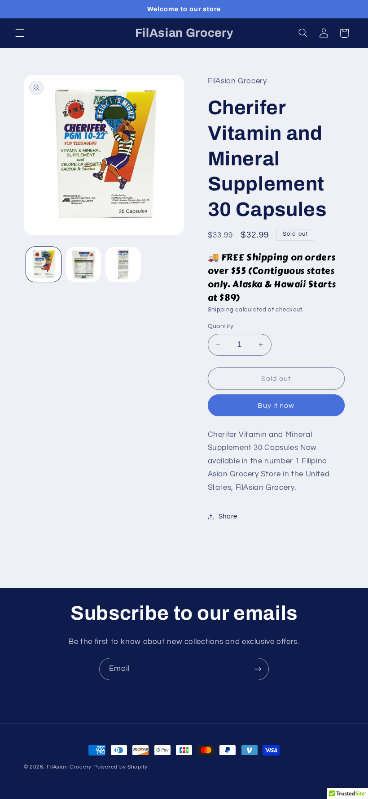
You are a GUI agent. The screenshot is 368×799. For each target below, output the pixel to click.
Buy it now (276, 405)
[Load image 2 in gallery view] (83, 264)
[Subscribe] (258, 669)
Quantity (221, 326)
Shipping (221, 310)
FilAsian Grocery (70, 766)
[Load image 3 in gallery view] (122, 264)
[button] (19, 33)
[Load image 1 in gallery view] (43, 264)
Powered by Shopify (120, 766)
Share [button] (228, 516)
